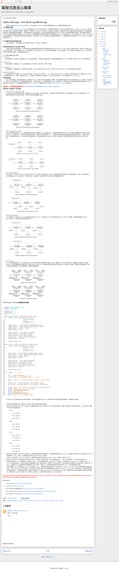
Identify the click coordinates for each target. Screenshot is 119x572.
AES (19, 500)
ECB (39, 500)
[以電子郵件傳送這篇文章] (21, 498)
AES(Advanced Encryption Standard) (16, 29)
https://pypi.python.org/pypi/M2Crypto (22, 483)
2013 (102, 44)
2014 (102, 41)
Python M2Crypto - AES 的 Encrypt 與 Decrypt (106, 62)
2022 (102, 34)
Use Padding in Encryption (59, 83)
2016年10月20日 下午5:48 (20, 510)
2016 (102, 36)
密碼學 (12, 500)
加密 (8, 500)
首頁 (47, 551)
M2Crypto (45, 500)
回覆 (8, 515)
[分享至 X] (25, 498)
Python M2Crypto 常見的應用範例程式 (106, 82)
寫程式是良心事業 (16, 8)
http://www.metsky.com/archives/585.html (32, 488)
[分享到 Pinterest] (28, 498)
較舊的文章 (89, 551)
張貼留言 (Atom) (49, 557)
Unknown (10, 510)
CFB (25, 500)
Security (61, 500)
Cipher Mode (30, 500)
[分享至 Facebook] (27, 498)
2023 (102, 31)
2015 (102, 39)
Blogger (66, 568)
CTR (36, 500)
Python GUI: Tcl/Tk (105, 72)
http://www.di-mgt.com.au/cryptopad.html (32, 493)
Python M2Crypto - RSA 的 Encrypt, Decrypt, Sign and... (106, 52)
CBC (22, 500)
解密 (16, 500)
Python (56, 500)
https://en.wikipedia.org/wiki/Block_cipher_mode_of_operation (41, 86)
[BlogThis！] (23, 498)
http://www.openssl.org (18, 486)
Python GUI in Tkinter (106, 68)
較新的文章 (6, 551)
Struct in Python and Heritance (107, 76)
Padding (51, 500)
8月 (103, 46)
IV (41, 500)
